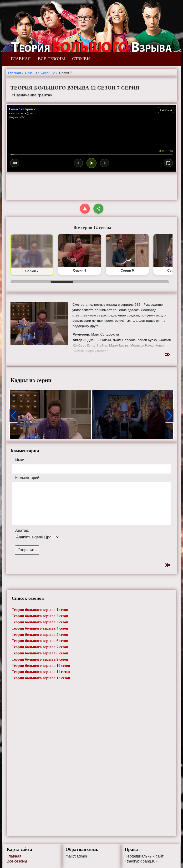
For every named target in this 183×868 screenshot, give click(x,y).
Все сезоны (17, 861)
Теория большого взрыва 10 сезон (41, 665)
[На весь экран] (168, 163)
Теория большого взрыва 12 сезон (41, 678)
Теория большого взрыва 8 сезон (40, 653)
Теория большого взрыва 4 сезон (40, 628)
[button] (13, 416)
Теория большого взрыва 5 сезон (40, 634)
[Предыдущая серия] (78, 163)
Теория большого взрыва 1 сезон (40, 610)
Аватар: (22, 530)
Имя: (19, 460)
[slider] (91, 154)
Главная (14, 856)
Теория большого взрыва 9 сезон (40, 659)
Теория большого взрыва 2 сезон (40, 616)
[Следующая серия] (104, 163)
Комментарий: (27, 478)
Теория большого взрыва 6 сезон (40, 641)
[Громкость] (14, 163)
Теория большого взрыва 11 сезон (41, 672)
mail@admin (76, 856)
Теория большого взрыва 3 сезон (40, 622)
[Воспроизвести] (91, 163)
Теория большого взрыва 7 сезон (40, 647)
